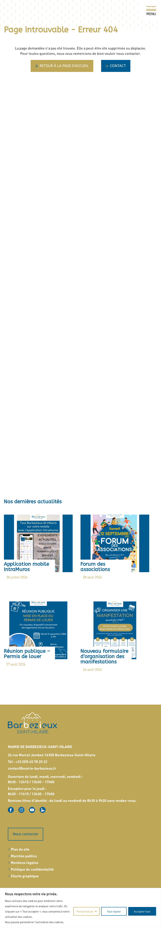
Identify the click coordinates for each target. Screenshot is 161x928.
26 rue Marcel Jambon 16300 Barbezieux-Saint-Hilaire (51, 755)
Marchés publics (24, 856)
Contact (118, 66)
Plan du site (20, 849)
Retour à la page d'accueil (64, 66)
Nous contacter (25, 834)
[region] (80, 908)
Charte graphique (25, 876)
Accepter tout (142, 911)
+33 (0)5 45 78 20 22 (31, 761)
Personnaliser (85, 911)
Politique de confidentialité (32, 869)
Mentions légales (24, 862)
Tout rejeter (114, 911)
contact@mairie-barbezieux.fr (32, 768)
